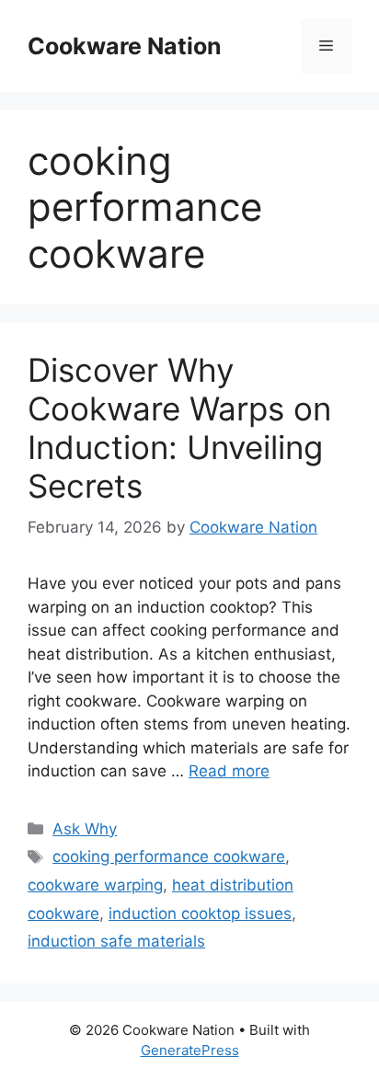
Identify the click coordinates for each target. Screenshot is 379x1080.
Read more (229, 771)
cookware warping (95, 885)
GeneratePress (190, 1050)
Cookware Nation (125, 46)
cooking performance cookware (168, 856)
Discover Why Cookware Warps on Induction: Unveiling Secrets (179, 427)
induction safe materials (116, 941)
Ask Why (84, 829)
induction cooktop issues (200, 913)
